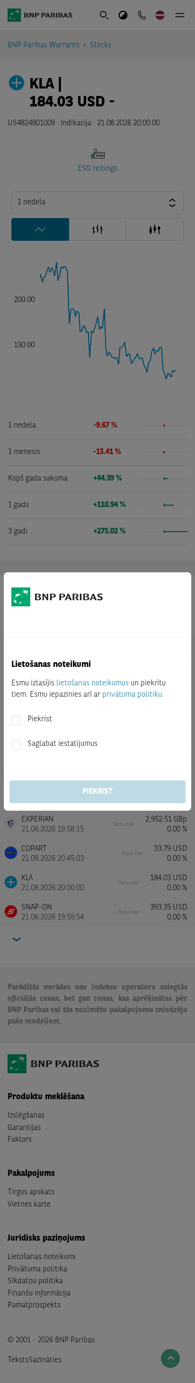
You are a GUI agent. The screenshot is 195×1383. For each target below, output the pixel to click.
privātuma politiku (132, 695)
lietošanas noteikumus (92, 683)
